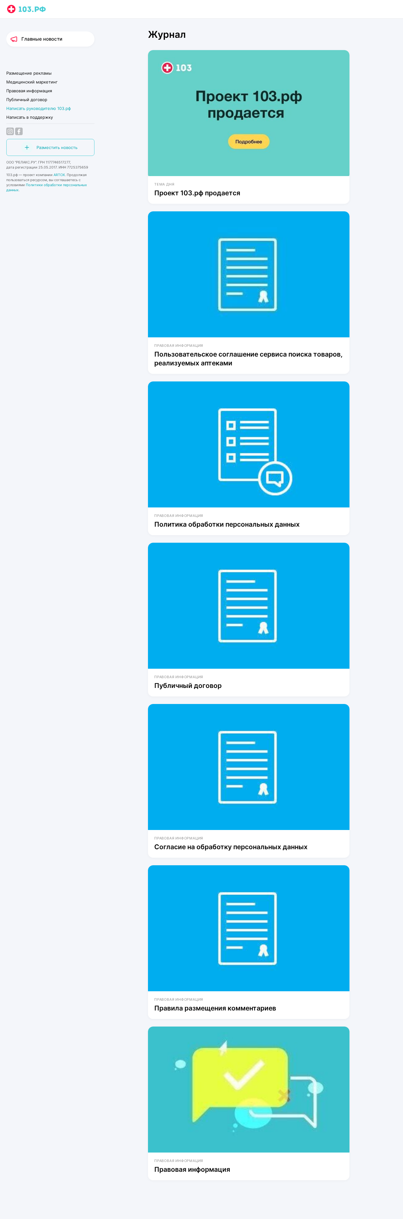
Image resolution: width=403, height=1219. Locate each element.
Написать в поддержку (29, 117)
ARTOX (59, 175)
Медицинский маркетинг (32, 81)
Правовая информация (29, 90)
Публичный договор (26, 99)
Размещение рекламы (29, 73)
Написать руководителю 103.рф (38, 108)
